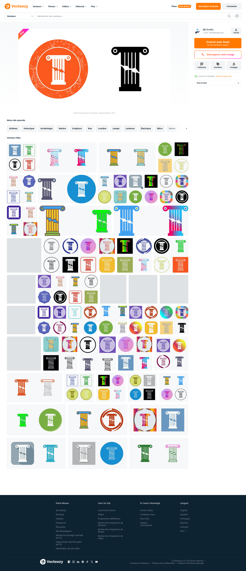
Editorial (80, 6)
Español (184, 514)
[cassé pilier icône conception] (173, 157)
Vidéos (65, 6)
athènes (13, 128)
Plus (93, 6)
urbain (172, 128)
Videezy (59, 518)
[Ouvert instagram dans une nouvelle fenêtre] (73, 562)
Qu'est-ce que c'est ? (224, 76)
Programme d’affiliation (109, 518)
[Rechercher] (229, 16)
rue (90, 128)
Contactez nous (147, 514)
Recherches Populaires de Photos (110, 530)
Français (184, 527)
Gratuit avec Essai (217, 43)
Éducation (60, 527)
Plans (174, 6)
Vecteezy (60, 514)
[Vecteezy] (16, 6)
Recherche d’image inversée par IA (69, 536)
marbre (62, 128)
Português (185, 518)
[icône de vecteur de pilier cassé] (22, 157)
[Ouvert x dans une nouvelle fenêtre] (92, 562)
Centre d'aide (146, 510)
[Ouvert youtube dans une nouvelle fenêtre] (96, 562)
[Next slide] (184, 128)
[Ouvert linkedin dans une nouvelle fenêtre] (78, 562)
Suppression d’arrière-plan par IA (69, 543)
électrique (146, 128)
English (183, 510)
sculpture (77, 128)
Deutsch (184, 522)
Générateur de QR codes (68, 548)
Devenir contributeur (146, 524)
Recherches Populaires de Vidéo (110, 537)
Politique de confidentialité (163, 563)
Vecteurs (37, 6)
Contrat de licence (106, 510)
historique (29, 128)
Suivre (236, 32)
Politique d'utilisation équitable (190, 563)
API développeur (64, 531)
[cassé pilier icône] (21, 320)
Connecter (232, 6)
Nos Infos (144, 518)
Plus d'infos (202, 83)
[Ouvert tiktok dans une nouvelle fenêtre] (87, 562)
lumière (102, 128)
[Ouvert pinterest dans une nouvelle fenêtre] (83, 562)
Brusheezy (61, 510)
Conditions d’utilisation (139, 563)
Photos (51, 6)
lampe (116, 128)
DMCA (101, 514)
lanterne (130, 128)
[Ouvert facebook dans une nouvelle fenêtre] (69, 562)
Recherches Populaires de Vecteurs (110, 524)
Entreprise (61, 522)
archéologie (46, 128)
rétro (160, 128)
